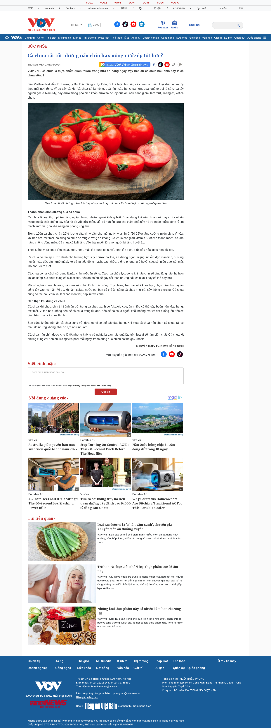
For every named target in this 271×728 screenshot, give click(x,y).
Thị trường (90, 37)
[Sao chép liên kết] (173, 64)
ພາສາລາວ (179, 8)
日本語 (123, 8)
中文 (30, 8)
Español (222, 8)
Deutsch (70, 8)
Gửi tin (105, 391)
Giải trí (218, 37)
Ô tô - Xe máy (132, 37)
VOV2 (103, 2)
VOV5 (146, 2)
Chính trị (30, 37)
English (194, 24)
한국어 (158, 8)
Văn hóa (207, 37)
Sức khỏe (181, 37)
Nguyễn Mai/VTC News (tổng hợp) (160, 345)
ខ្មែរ (140, 8)
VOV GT (176, 2)
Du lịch (228, 37)
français (49, 8)
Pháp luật (103, 37)
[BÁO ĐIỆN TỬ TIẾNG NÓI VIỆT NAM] (41, 24)
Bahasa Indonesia (97, 8)
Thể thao (116, 37)
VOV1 (89, 2)
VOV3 (117, 2)
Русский (201, 8)
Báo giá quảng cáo (87, 697)
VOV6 (160, 2)
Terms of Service (98, 386)
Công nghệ (167, 37)
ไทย (241, 8)
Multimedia (64, 37)
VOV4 (131, 2)
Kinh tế (77, 37)
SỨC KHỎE (37, 46)
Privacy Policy (79, 386)
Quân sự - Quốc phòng (247, 37)
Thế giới (51, 37)
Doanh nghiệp (151, 37)
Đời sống (195, 37)
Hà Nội (75, 24)
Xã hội (40, 37)
